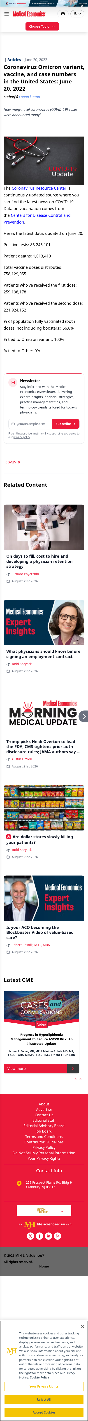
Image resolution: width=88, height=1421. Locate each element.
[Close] (83, 1327)
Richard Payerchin (25, 574)
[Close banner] (82, 6)
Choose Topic (39, 26)
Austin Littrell (22, 759)
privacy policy (21, 437)
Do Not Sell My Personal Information (44, 1152)
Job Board (44, 1131)
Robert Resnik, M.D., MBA (31, 945)
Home (44, 1266)
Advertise (44, 1109)
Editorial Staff (44, 1120)
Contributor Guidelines (44, 1142)
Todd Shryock (22, 664)
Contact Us (44, 1114)
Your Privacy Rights (44, 1158)
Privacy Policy (44, 1147)
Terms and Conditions (44, 1136)
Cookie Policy (39, 1377)
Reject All (44, 1399)
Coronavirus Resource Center (39, 188)
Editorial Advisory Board (44, 1125)
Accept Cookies (44, 1412)
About (44, 1104)
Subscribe (63, 424)
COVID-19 (12, 462)
